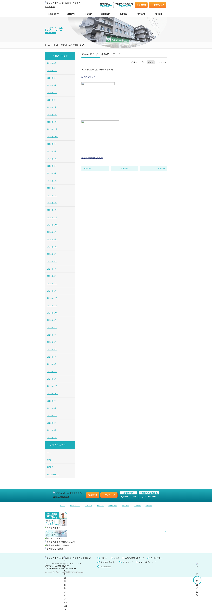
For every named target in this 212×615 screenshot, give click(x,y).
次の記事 (161, 168)
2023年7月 (52, 335)
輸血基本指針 (106, 566)
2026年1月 (52, 115)
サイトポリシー (156, 558)
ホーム (47, 45)
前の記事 (87, 168)
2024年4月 (52, 269)
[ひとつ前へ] (46, 531)
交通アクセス (159, 5)
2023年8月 (52, 328)
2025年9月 (52, 144)
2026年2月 (52, 107)
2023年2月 (52, 372)
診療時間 (142, 5)
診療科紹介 (106, 14)
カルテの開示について (147, 562)
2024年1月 (52, 291)
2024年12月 (52, 210)
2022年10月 (52, 394)
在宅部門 (141, 14)
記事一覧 (124, 168)
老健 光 (151, 62)
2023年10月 (52, 313)
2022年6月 (52, 423)
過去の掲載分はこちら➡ (92, 158)
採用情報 (158, 14)
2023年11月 (52, 305)
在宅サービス (53, 474)
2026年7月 (52, 71)
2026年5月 (52, 85)
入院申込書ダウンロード (134, 558)
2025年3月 (52, 188)
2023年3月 (52, 364)
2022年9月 (52, 401)
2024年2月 (52, 283)
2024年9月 (52, 232)
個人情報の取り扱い (108, 562)
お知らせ (55, 45)
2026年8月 (52, 63)
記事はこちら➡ (88, 77)
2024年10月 (52, 225)
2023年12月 (52, 298)
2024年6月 (52, 254)
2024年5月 (52, 261)
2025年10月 (52, 137)
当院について (53, 14)
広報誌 (116, 558)
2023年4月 (52, 357)
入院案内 (88, 14)
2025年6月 (52, 166)
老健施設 (123, 14)
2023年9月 (52, 320)
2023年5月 (52, 349)
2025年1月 (52, 203)
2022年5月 (52, 430)
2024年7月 (52, 247)
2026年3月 (52, 100)
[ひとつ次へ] (165, 531)
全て (49, 452)
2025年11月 (52, 129)
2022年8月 (52, 408)
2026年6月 (52, 78)
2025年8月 (52, 151)
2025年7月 (52, 159)
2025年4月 (52, 181)
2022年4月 (52, 438)
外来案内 (71, 14)
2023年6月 (52, 342)
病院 (49, 460)
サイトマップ (127, 562)
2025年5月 (52, 173)
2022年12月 (52, 386)
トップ (62, 506)
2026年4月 (52, 93)
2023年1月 (52, 379)
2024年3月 (52, 276)
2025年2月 (52, 195)
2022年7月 (52, 416)
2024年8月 (52, 239)
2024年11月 (52, 217)
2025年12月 (52, 122)
